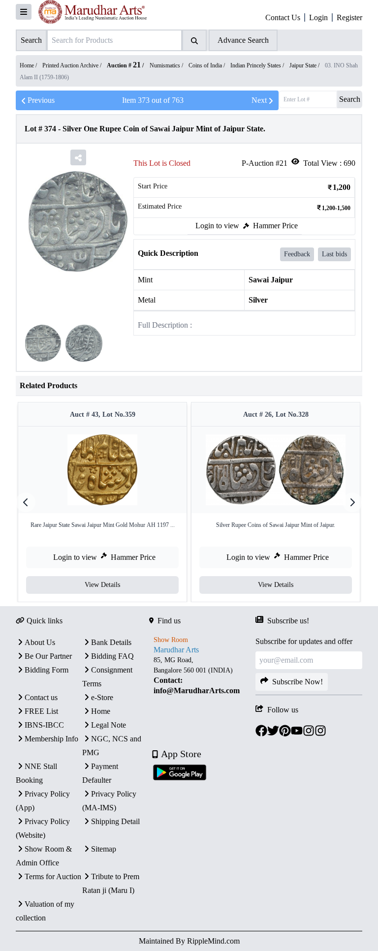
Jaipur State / (305, 65)
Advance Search (243, 40)
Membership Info (51, 739)
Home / (29, 65)
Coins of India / (207, 65)
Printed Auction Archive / (72, 65)
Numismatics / (167, 65)
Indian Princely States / (257, 65)
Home (100, 711)
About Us (40, 642)
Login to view (217, 225)
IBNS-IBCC (44, 725)
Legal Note (108, 725)
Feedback (297, 254)
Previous (41, 100)
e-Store (102, 697)
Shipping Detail (115, 821)
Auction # (124, 65)
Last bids (334, 254)
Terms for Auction (53, 876)
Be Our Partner (48, 656)
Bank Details (111, 642)
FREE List (41, 711)
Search (349, 99)
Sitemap (103, 849)
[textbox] (202, 675)
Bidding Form (46, 670)
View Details (102, 584)
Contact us (41, 697)
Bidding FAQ (112, 656)
